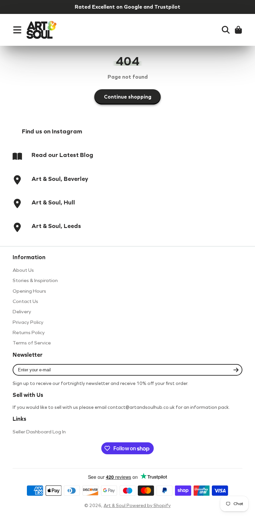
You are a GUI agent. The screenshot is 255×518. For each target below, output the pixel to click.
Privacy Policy (28, 322)
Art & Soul (115, 505)
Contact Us (25, 301)
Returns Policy (29, 332)
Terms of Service (32, 343)
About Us (23, 270)
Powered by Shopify (149, 505)
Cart (238, 30)
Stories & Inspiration (35, 280)
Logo (41, 30)
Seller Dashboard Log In (39, 432)
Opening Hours (29, 291)
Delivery (22, 312)
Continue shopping (127, 97)
